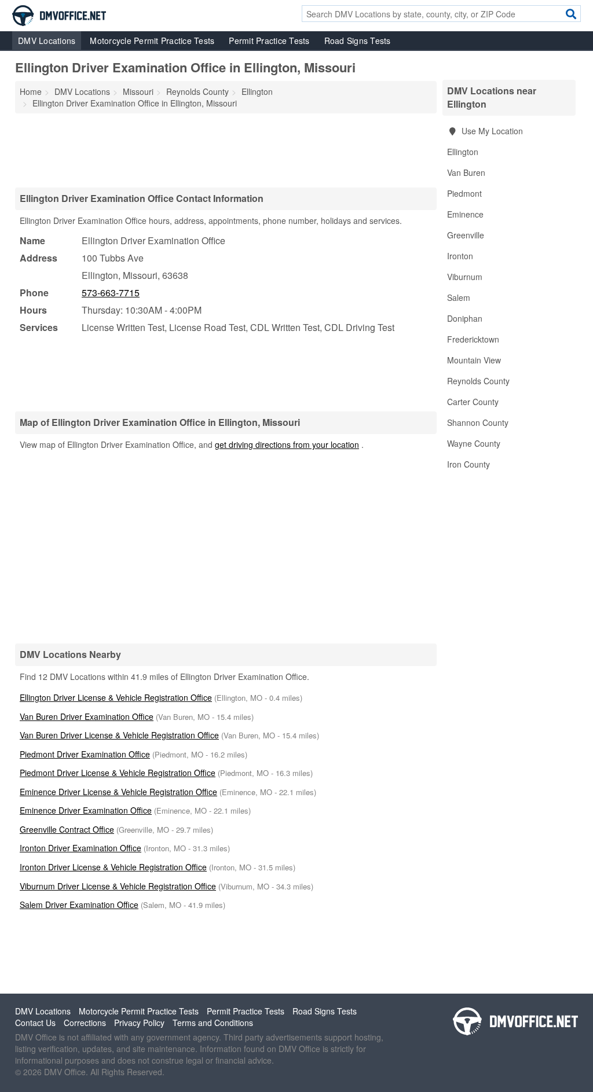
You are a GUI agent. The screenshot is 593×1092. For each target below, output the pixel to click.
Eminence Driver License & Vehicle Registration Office (118, 791)
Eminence (465, 214)
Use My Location (491, 131)
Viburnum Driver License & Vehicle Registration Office (118, 886)
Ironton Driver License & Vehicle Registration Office (113, 867)
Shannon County (477, 422)
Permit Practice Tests (269, 40)
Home (31, 91)
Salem (458, 297)
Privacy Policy (139, 1022)
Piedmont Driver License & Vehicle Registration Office (117, 772)
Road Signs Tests (357, 40)
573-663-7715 (111, 292)
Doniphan (464, 318)
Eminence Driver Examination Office (86, 810)
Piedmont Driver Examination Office (85, 754)
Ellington (462, 151)
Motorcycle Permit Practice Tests (152, 40)
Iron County (468, 464)
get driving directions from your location (287, 444)
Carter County (473, 401)
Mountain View (474, 360)
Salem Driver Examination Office (79, 904)
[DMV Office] (59, 14)
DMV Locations (46, 40)
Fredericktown (473, 339)
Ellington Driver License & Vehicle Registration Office (116, 697)
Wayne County (473, 443)
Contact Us (35, 1022)
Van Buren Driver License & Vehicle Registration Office (119, 735)
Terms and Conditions (213, 1022)
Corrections (85, 1022)
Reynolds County (478, 381)
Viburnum (464, 276)
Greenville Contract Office (67, 829)
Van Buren (466, 172)
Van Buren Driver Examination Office (86, 716)
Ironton (460, 256)
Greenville (465, 235)
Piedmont (464, 193)
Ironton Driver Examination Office (80, 848)
